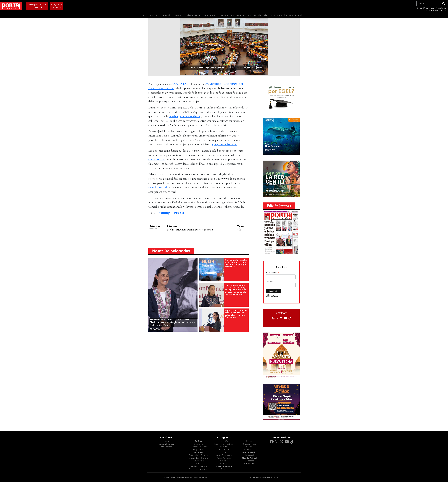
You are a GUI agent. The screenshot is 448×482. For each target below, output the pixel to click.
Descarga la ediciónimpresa (37, 6)
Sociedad (198, 452)
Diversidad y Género (198, 458)
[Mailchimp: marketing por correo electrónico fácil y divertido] (272, 297)
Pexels (179, 213)
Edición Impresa (166, 444)
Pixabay (164, 213)
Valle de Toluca (224, 466)
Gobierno (198, 444)
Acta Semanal (295, 15)
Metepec (249, 441)
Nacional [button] (224, 15)
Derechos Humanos (198, 469)
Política (198, 441)
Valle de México (249, 452)
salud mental (157, 187)
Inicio (145, 15)
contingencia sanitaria (184, 116)
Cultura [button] (178, 15)
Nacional (153, 229)
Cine (224, 452)
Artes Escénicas (223, 455)
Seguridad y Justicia (198, 455)
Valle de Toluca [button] (192, 15)
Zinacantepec (249, 444)
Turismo (224, 464)
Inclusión (224, 441)
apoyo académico (224, 144)
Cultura (224, 447)
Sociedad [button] (165, 15)
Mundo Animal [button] (238, 15)
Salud (198, 464)
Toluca (224, 469)
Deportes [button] (251, 15)
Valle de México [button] (211, 15)
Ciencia (224, 461)
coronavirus (156, 159)
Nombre (269, 281)
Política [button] (154, 15)
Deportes (249, 461)
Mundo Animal (249, 458)
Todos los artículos (278, 15)
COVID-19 (179, 83)
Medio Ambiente (198, 466)
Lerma (249, 447)
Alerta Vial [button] (262, 15)
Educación (198, 461)
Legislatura (198, 449)
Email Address (272, 272)
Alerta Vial (249, 464)
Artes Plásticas (224, 458)
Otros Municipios (249, 449)
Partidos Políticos (198, 447)
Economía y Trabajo (224, 444)
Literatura (224, 449)
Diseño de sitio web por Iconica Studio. (262, 478)
